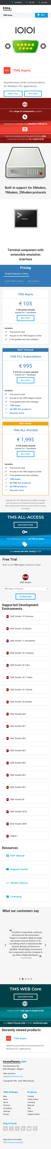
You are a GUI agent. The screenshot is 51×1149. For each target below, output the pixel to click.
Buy (41, 14)
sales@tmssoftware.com (13, 1076)
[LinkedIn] (23, 1128)
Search (36, 9)
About (5, 1102)
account (44, 2)
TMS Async (7, 15)
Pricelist (31, 1096)
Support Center (34, 1114)
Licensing (31, 1102)
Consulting (7, 1108)
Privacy (6, 1114)
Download (25, 596)
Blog (5, 1096)
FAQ (29, 1108)
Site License (33, 281)
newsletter (18, 2)
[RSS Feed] (5, 1128)
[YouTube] (29, 1128)
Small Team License (14, 281)
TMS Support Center (32, 335)
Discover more (17, 413)
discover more (25, 525)
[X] (11, 1128)
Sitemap (6, 1111)
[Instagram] (35, 1128)
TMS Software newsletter (13, 1142)
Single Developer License (16, 273)
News (5, 1099)
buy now (25, 318)
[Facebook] (17, 1128)
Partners (6, 1105)
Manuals (31, 1105)
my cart (31, 2)
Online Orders (33, 1099)
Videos (30, 1111)
